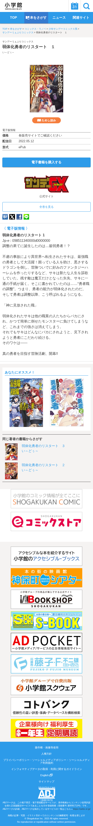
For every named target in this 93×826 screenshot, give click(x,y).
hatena (5, 217)
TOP (4, 29)
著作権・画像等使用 (46, 747)
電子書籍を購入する (46, 162)
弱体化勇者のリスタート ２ (43, 465)
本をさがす (16, 29)
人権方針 (46, 753)
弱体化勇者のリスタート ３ (43, 446)
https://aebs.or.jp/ (82, 809)
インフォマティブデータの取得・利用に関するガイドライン (46, 769)
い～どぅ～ (8, 52)
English (44, 775)
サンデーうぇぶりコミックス (17, 32)
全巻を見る (46, 207)
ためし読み (46, 120)
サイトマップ (46, 781)
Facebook (19, 217)
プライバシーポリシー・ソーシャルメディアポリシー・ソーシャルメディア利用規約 (46, 761)
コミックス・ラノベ (35, 29)
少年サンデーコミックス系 (63, 29)
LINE (26, 217)
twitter (12, 217)
